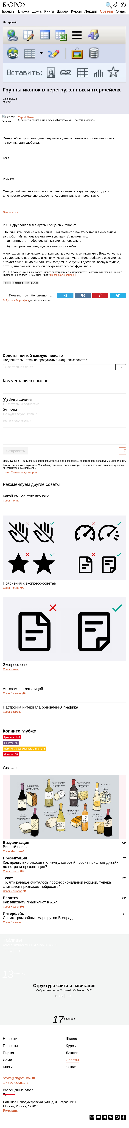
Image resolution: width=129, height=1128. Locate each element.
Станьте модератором (24, 472)
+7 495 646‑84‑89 (15, 1083)
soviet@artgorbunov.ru (19, 1078)
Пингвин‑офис (11, 212)
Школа (62, 11)
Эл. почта (10, 409)
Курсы (76, 11)
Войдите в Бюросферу (16, 300)
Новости (10, 1039)
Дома (36, 11)
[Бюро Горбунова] (14, 4)
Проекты (7, 11)
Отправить (15, 451)
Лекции (90, 11)
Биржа (23, 11)
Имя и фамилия (20, 399)
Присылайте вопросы (63, 275)
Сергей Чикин (26, 117)
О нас (121, 11)
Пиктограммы (31, 283)
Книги (49, 11)
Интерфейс (17, 283)
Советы (106, 11)
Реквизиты (10, 1110)
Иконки (7, 283)
